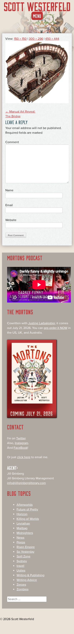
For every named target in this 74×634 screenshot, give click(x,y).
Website (10, 220)
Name (9, 190)
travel (20, 566)
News (20, 538)
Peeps (21, 542)
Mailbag (22, 528)
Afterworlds (25, 505)
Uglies (21, 571)
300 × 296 (36, 39)
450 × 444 (52, 39)
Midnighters (25, 533)
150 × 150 (20, 39)
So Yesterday (25, 552)
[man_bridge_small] (37, 102)
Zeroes (21, 585)
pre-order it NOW (55, 328)
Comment (12, 142)
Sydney (22, 561)
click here (23, 457)
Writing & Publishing (30, 575)
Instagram (21, 443)
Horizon (22, 514)
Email (9, 205)
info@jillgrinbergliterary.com (26, 483)
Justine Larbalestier (41, 323)
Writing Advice (27, 580)
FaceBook (20, 448)
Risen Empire (26, 547)
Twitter (20, 438)
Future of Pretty (27, 509)
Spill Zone (23, 556)
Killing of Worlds (28, 519)
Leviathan (23, 524)
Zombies (22, 589)
